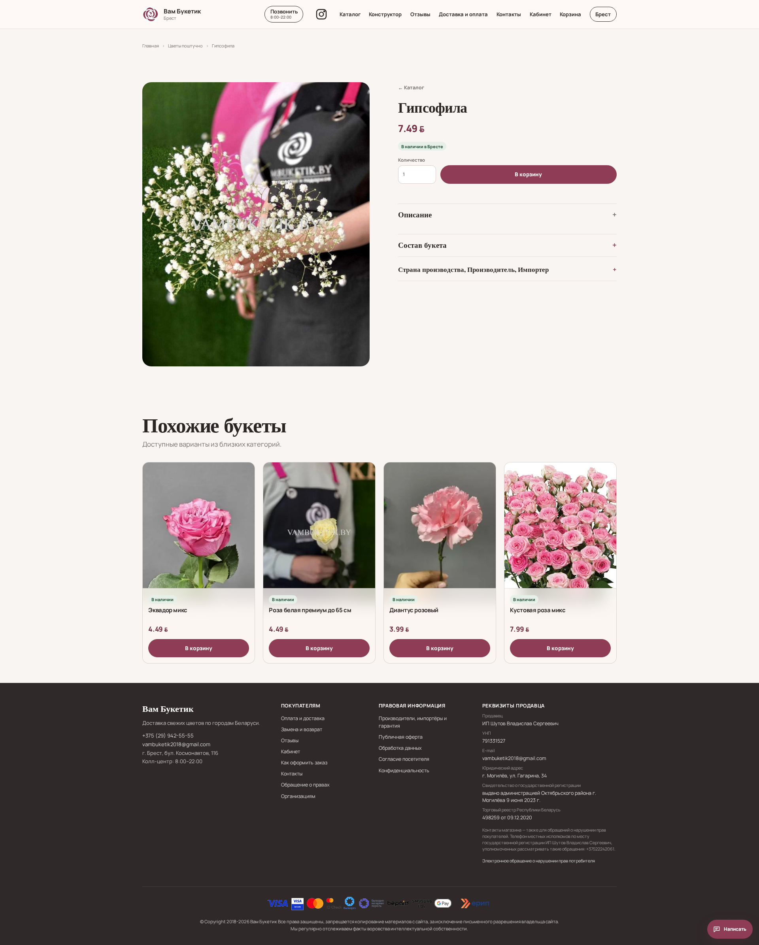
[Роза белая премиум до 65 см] (319, 532)
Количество (411, 160)
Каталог (350, 14)
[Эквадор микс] (199, 532)
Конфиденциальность (404, 770)
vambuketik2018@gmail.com (176, 744)
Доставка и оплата (463, 14)
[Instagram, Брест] (321, 14)
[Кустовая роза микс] (560, 532)
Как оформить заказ (304, 762)
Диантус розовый (413, 610)
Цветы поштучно (185, 46)
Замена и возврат (301, 729)
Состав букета (422, 245)
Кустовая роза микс (537, 610)
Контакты (509, 14)
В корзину (528, 174)
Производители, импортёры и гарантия (413, 722)
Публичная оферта (401, 737)
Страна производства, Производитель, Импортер (473, 269)
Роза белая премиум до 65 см (310, 610)
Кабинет (540, 14)
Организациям (298, 796)
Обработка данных (400, 748)
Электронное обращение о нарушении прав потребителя (538, 861)
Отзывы (420, 14)
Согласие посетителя (404, 759)
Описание (415, 214)
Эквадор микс (167, 610)
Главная (150, 46)
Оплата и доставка (303, 718)
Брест (603, 14)
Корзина (570, 14)
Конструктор (385, 14)
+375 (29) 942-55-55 (168, 735)
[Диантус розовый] (440, 532)
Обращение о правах (305, 784)
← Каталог (411, 87)
